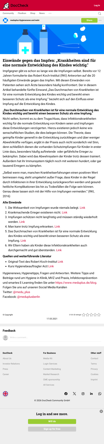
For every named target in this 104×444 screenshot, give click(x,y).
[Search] (99, 14)
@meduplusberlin (28, 296)
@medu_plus (21, 292)
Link (83, 207)
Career (6, 374)
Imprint (94, 379)
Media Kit (47, 358)
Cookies (94, 374)
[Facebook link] (65, 394)
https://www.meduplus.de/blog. (76, 282)
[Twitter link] (74, 394)
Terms (94, 363)
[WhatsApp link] (99, 394)
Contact (94, 358)
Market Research (51, 374)
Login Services (50, 363)
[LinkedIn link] (91, 394)
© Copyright (8, 315)
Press (5, 369)
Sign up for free (52, 429)
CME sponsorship (51, 379)
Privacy (94, 369)
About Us (7, 358)
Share (89, 20)
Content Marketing (52, 369)
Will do (52, 421)
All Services (48, 385)
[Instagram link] (83, 394)
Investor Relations (11, 363)
